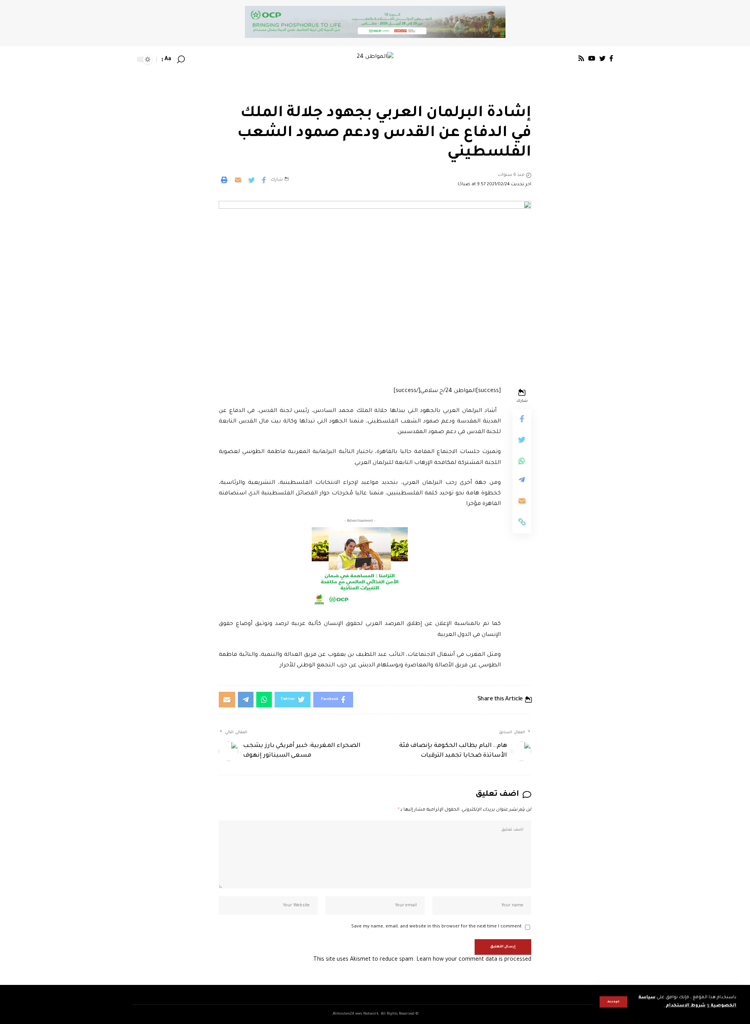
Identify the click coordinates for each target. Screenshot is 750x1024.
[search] (181, 59)
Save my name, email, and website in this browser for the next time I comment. (435, 926)
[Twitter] (602, 58)
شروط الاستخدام (684, 1005)
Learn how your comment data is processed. (421, 960)
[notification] (192, 59)
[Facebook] (611, 58)
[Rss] (581, 58)
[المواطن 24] (375, 59)
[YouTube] (591, 58)
